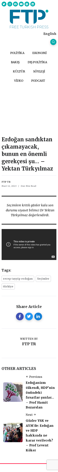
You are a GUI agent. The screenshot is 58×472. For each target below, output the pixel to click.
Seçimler (43, 278)
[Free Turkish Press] (29, 19)
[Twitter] (4, 4)
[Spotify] (26, 4)
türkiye (8, 286)
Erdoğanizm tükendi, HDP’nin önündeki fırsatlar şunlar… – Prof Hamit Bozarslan (40, 395)
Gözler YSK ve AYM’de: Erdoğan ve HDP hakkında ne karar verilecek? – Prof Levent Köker (40, 435)
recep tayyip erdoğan (18, 278)
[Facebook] (15, 4)
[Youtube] (21, 4)
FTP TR (6, 181)
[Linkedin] (32, 4)
